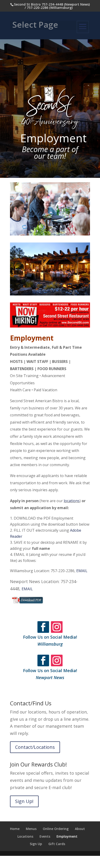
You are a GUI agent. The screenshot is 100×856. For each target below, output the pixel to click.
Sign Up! (24, 801)
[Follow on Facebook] (43, 627)
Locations (25, 836)
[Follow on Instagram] (57, 627)
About (80, 828)
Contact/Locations (35, 747)
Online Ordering (56, 828)
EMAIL (81, 570)
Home (15, 828)
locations (72, 500)
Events (45, 836)
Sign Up (36, 844)
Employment (67, 836)
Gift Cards (56, 844)
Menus (31, 828)
